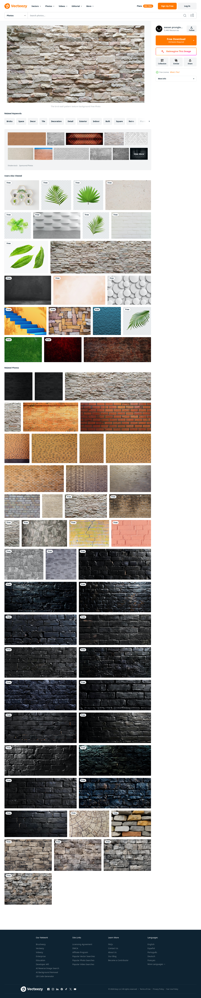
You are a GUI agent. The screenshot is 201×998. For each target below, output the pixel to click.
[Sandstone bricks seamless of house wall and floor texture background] (131, 824)
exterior (83, 121)
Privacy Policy (158, 989)
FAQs (110, 944)
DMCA (75, 948)
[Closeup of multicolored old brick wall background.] (70, 321)
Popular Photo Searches (83, 960)
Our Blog (112, 956)
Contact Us (113, 948)
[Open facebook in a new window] (48, 989)
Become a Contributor (118, 960)
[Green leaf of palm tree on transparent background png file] (56, 195)
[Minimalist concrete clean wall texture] (128, 195)
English (151, 944)
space (21, 121)
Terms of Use (145, 989)
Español (151, 948)
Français (151, 960)
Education (40, 960)
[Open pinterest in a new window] (62, 989)
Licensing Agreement (82, 944)
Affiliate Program (80, 952)
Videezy (39, 952)
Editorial (76, 6)
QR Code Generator (45, 976)
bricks (9, 121)
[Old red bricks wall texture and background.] (117, 349)
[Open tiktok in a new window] (66, 989)
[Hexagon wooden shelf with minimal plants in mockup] (21, 195)
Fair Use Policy (172, 989)
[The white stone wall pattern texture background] (12, 417)
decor (33, 121)
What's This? (175, 72)
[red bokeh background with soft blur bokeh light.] (63, 349)
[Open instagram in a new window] (53, 989)
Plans (139, 6)
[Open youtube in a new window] (75, 989)
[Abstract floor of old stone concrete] (89, 824)
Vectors (35, 6)
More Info (162, 79)
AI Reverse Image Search (47, 968)
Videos (62, 6)
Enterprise (41, 956)
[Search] (184, 15)
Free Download (176, 40)
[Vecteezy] (15, 6)
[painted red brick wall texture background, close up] (131, 533)
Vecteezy (40, 948)
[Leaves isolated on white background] (26, 257)
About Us (112, 952)
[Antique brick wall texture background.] (131, 225)
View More (139, 154)
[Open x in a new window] (70, 989)
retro (131, 121)
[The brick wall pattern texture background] (50, 417)
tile (43, 121)
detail (70, 121)
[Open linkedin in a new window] (57, 989)
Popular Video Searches (83, 964)
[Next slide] (146, 121)
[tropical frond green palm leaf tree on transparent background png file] (137, 321)
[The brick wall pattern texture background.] (100, 257)
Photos (48, 6)
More (88, 6)
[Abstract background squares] (107, 321)
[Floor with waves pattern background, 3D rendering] (56, 225)
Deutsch (151, 956)
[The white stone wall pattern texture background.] (44, 533)
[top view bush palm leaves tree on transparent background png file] (17, 225)
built (108, 121)
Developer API (42, 964)
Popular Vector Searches (83, 956)
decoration (56, 121)
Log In (187, 6)
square (119, 121)
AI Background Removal (47, 972)
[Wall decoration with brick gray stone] (61, 564)
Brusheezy (41, 944)
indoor (96, 121)
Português (152, 952)
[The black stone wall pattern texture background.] (18, 386)
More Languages (155, 964)
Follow (191, 30)
